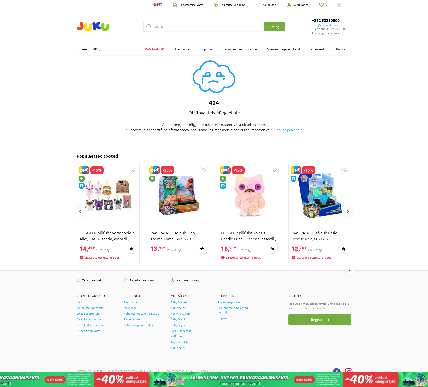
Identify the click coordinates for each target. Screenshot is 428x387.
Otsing (274, 27)
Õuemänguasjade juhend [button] (283, 49)
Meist (80, 302)
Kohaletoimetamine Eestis (141, 313)
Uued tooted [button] (182, 49)
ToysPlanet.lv (179, 342)
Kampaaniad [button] (154, 49)
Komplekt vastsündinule (93, 325)
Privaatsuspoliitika (230, 302)
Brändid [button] (341, 49)
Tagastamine (132, 319)
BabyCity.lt (178, 319)
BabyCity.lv (178, 325)
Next (348, 212)
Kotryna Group (180, 313)
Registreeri (320, 319)
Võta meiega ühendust (139, 325)
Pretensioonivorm (88, 330)
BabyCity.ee (179, 302)
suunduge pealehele (287, 130)
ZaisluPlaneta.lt (181, 330)
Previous (80, 212)
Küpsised (224, 318)
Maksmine (130, 308)
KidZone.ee (178, 308)
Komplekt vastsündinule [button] (241, 49)
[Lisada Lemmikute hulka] (133, 170)
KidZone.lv (178, 348)
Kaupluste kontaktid (90, 308)
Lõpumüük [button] (208, 49)
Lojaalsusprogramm (89, 313)
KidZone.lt (178, 336)
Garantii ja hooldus (89, 319)
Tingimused (131, 302)
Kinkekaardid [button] (317, 49)
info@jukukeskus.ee (325, 25)
